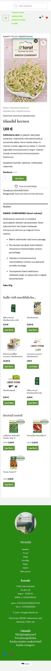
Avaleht (6, 36)
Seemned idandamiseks (24, 115)
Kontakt (25, 560)
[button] (43, 42)
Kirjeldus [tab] (7, 206)
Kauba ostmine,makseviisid (25, 641)
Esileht (6, 108)
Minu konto (25, 571)
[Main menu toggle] (6, 18)
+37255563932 (28, 606)
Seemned (14, 108)
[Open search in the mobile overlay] (30, 6)
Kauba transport (25, 645)
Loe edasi (32, 366)
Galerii (25, 568)
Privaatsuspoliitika (25, 638)
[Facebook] (5, 654)
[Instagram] (12, 654)
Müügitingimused (25, 634)
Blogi (25, 556)
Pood (14, 36)
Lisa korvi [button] (9, 330)
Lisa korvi (19, 178)
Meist (25, 564)
